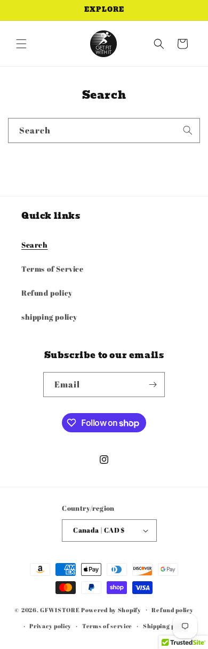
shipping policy (49, 317)
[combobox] (104, 130)
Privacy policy (50, 626)
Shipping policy (166, 626)
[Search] (187, 130)
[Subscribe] (152, 384)
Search (34, 245)
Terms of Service (52, 269)
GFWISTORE (59, 609)
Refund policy (47, 293)
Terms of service (107, 626)
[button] (21, 44)
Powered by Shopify (111, 609)
